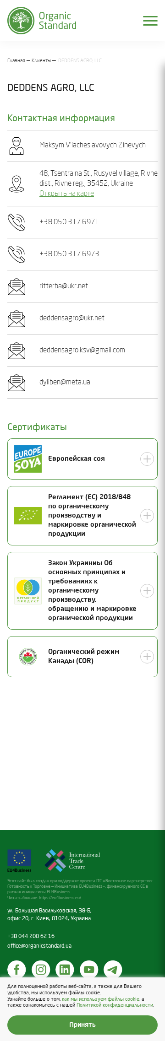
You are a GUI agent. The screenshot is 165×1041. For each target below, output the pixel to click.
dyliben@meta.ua (64, 382)
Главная (16, 61)
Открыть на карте (66, 194)
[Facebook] (17, 969)
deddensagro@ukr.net (71, 318)
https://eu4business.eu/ (60, 898)
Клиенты (41, 61)
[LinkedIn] (65, 969)
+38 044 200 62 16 (31, 936)
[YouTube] (89, 969)
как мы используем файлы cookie (100, 999)
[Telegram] (113, 969)
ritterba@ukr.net (63, 286)
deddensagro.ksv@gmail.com (82, 350)
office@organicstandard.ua (39, 946)
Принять (82, 1025)
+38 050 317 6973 (69, 254)
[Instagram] (41, 969)
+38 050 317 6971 (69, 222)
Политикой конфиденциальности (115, 1005)
